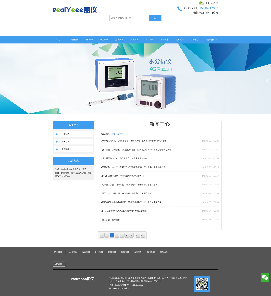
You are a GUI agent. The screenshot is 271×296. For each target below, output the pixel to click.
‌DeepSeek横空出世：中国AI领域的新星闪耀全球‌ (123, 176)
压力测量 (104, 40)
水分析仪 (74, 40)
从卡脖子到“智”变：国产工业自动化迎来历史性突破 (124, 158)
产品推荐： (59, 252)
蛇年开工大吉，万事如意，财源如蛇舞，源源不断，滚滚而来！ (130, 185)
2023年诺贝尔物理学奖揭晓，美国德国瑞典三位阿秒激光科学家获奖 (131, 202)
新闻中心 (195, 40)
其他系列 (164, 252)
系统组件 (138, 252)
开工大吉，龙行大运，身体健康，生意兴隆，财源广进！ (127, 193)
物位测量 (89, 40)
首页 (58, 40)
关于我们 (210, 40)
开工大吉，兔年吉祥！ (112, 220)
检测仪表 (151, 252)
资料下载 (149, 40)
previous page (106, 235)
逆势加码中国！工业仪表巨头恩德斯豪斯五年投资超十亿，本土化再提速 (133, 167)
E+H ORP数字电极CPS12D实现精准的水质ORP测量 (124, 211)
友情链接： (59, 264)
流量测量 (119, 40)
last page (143, 235)
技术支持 (180, 40)
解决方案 (165, 40)
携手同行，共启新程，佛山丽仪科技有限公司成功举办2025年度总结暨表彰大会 (136, 150)
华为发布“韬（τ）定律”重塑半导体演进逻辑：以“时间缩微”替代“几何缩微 (134, 141)
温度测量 (134, 40)
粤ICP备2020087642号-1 (119, 288)
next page (138, 235)
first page (102, 235)
